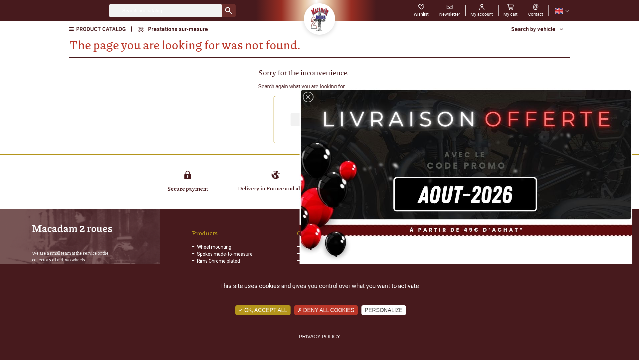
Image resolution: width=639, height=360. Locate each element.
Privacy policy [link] (319, 336)
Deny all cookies (328, 310)
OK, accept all (265, 310)
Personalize (384, 310)
